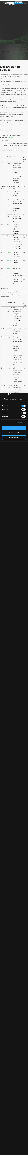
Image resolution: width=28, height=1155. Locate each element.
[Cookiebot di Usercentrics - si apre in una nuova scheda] (7, 394)
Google (9, 235)
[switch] (23, 408)
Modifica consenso (5, 131)
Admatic (9, 175)
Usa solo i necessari (14, 437)
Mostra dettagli (19, 422)
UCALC (9, 224)
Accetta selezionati (14, 432)
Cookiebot (10, 137)
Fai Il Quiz (18, 2)
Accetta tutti (14, 427)
